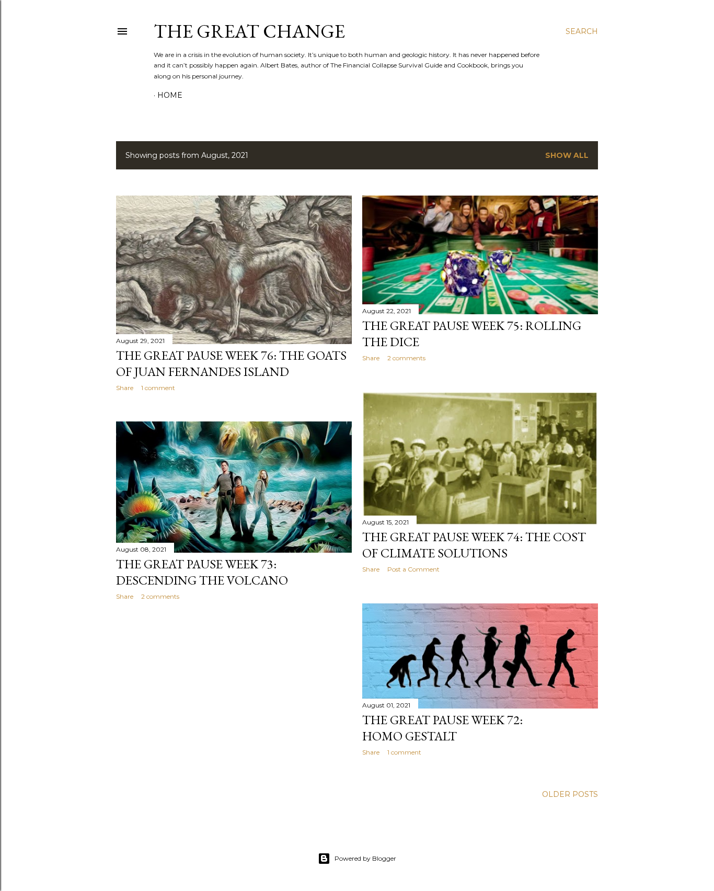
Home (169, 95)
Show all (567, 155)
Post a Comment (413, 569)
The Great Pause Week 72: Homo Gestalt (442, 728)
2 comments (406, 358)
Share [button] (124, 388)
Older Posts (570, 794)
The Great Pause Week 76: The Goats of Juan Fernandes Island (231, 363)
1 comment (158, 388)
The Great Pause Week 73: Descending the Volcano (202, 572)
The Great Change (249, 31)
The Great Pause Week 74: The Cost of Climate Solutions (474, 545)
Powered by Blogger (365, 858)
